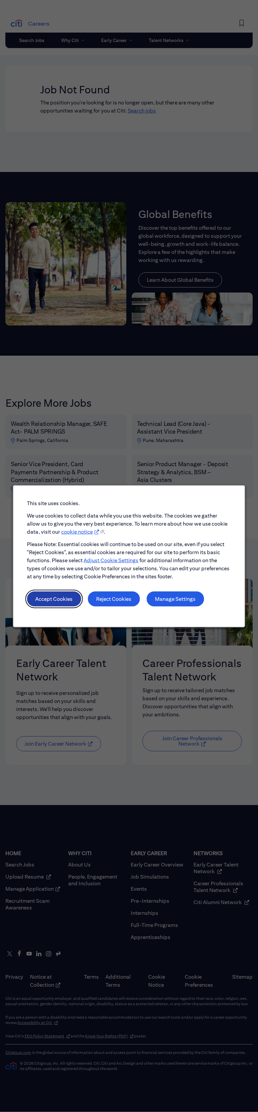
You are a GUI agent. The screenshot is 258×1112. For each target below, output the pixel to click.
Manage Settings (175, 598)
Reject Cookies (113, 598)
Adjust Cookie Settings (111, 560)
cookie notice (77, 531)
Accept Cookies (54, 598)
